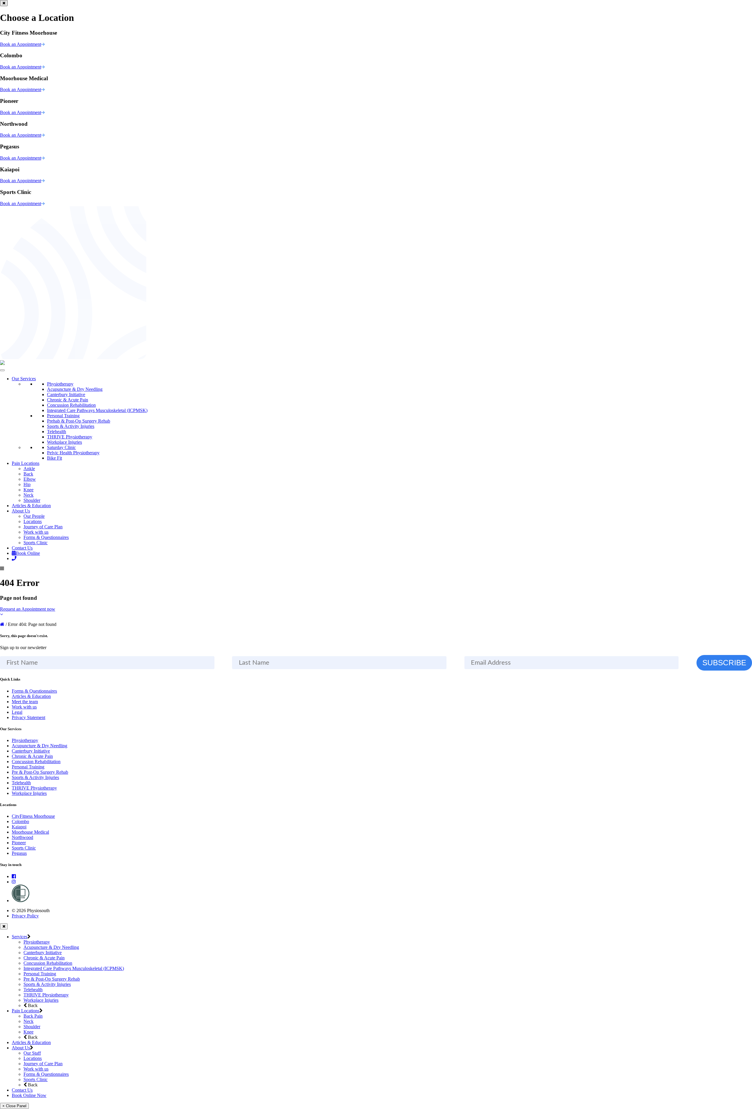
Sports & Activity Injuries (70, 426)
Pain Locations (25, 463)
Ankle (29, 468)
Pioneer (19, 842)
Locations (33, 521)
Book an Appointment (20, 44)
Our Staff (32, 1053)
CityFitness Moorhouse (33, 816)
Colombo (20, 821)
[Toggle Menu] (2, 370)
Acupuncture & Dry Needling (75, 389)
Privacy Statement (28, 717)
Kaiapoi (19, 826)
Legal (17, 712)
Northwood (22, 837)
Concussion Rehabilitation (71, 405)
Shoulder (32, 500)
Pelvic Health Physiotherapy (73, 452)
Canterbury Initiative (66, 394)
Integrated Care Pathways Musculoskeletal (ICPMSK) (97, 410)
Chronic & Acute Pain (67, 399)
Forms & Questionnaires (46, 537)
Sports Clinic (36, 542)
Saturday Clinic (61, 447)
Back (28, 473)
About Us (21, 510)
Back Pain (33, 1015)
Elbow (30, 479)
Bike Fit (54, 457)
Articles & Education (31, 505)
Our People (34, 516)
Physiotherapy (60, 383)
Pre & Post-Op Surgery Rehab (40, 772)
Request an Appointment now (27, 609)
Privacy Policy (25, 915)
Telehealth (56, 431)
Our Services (24, 378)
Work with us (36, 532)
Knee (28, 489)
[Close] (4, 3)
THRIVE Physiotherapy (69, 436)
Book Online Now (29, 1095)
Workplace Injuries (64, 442)
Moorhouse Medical (30, 832)
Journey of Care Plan (43, 526)
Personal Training (63, 415)
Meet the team (25, 701)
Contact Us (22, 547)
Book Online (28, 553)
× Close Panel (14, 1106)
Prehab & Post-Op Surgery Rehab (78, 420)
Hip (27, 484)
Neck (28, 494)
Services (19, 936)
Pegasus (19, 853)
